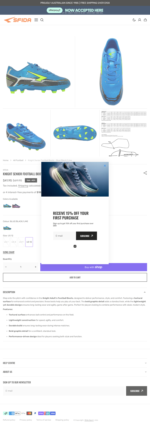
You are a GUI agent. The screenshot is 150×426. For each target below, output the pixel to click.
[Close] (105, 165)
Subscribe (84, 235)
